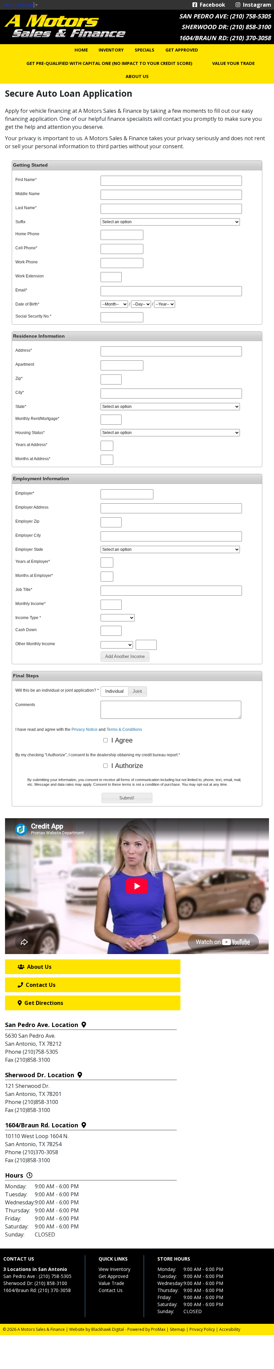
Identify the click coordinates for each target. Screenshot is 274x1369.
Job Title (23, 589)
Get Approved (113, 1276)
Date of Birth (27, 304)
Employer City (28, 535)
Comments (25, 704)
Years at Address (31, 444)
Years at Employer (32, 561)
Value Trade (111, 1283)
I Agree (121, 740)
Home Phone (27, 234)
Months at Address (32, 458)
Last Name (26, 207)
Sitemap (177, 1329)
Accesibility (229, 1329)
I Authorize (126, 765)
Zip (19, 378)
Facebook (211, 4)
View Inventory (114, 1269)
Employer (24, 493)
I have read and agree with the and (78, 730)
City (19, 392)
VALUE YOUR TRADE (233, 63)
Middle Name (27, 193)
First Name (26, 179)
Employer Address (31, 507)
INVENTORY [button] (111, 50)
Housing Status (30, 432)
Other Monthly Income (35, 643)
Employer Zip (27, 521)
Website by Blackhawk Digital (96, 1329)
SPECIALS (144, 50)
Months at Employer (34, 575)
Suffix (20, 222)
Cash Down (26, 629)
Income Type (28, 617)
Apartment (24, 364)
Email (21, 290)
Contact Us (111, 1290)
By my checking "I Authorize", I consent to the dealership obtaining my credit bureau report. (97, 755)
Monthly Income (30, 603)
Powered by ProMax (146, 1329)
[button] (125, 657)
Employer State (29, 549)
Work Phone (26, 262)
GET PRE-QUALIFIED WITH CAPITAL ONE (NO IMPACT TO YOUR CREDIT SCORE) (109, 63)
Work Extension (29, 276)
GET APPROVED (181, 50)
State (20, 406)
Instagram (255, 4)
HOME (81, 50)
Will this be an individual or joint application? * (57, 690)
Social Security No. (33, 316)
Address (23, 350)
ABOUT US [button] (137, 76)
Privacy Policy (202, 1329)
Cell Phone (26, 248)
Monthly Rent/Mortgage (37, 418)
